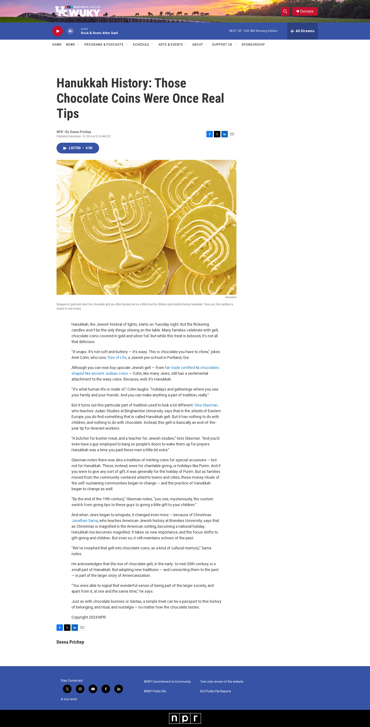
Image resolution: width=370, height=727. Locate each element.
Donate (306, 11)
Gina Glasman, (206, 405)
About (197, 44)
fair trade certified (180, 367)
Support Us (222, 44)
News (70, 44)
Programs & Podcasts (104, 44)
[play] (57, 31)
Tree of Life (117, 357)
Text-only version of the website (221, 681)
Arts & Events (170, 44)
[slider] (77, 31)
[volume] (70, 31)
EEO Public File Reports (215, 691)
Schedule (141, 44)
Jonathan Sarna (85, 520)
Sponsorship (253, 44)
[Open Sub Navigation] (78, 44)
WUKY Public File (155, 691)
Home (57, 44)
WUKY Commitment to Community (167, 681)
